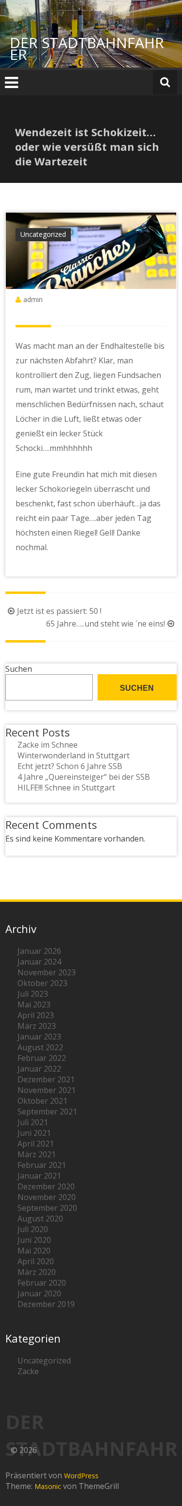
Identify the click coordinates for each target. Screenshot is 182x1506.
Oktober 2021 (42, 1100)
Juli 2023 (32, 993)
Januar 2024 (39, 961)
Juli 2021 (32, 1122)
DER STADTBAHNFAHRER (87, 48)
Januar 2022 (39, 1068)
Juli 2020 (32, 1229)
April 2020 (35, 1261)
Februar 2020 (41, 1282)
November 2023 (46, 972)
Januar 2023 (39, 1036)
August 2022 (40, 1047)
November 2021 (46, 1090)
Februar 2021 (41, 1165)
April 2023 (35, 1015)
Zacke (28, 1371)
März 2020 (36, 1272)
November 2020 (46, 1197)
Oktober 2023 (42, 983)
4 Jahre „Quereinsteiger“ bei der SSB (83, 776)
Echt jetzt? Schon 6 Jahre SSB (69, 766)
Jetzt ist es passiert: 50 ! (59, 611)
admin (33, 299)
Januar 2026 (39, 951)
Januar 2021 (39, 1175)
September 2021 (47, 1111)
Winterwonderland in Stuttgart (73, 755)
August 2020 (40, 1218)
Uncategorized (43, 234)
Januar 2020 (39, 1293)
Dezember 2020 (46, 1186)
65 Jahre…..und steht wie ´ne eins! (105, 623)
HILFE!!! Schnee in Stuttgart (66, 787)
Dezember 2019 (46, 1304)
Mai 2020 (33, 1250)
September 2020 (47, 1207)
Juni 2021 (34, 1133)
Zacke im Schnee (47, 744)
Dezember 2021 (46, 1079)
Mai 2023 (33, 1004)
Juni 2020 (34, 1240)
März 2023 (36, 1026)
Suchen (18, 668)
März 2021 (36, 1154)
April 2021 (35, 1143)
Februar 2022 (41, 1058)
